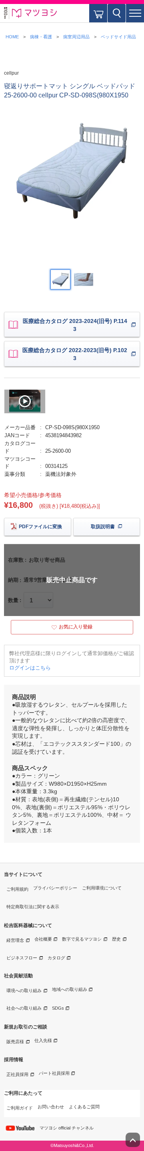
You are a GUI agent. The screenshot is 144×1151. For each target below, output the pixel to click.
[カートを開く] (98, 13)
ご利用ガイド (19, 1107)
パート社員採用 (54, 1073)
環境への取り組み (24, 990)
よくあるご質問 (84, 1106)
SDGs (58, 1008)
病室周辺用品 (76, 36)
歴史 (116, 939)
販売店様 (15, 1041)
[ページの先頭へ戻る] (133, 1140)
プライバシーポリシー (55, 888)
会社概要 (43, 939)
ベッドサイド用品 (118, 36)
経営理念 (15, 940)
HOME (12, 36)
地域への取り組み (69, 989)
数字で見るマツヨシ (82, 939)
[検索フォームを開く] (117, 13)
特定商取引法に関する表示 (32, 906)
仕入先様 (43, 1040)
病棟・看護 (41, 36)
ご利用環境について (102, 888)
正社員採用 (17, 1074)
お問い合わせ (51, 1106)
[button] (135, 13)
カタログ (56, 957)
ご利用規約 (17, 889)
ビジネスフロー (21, 957)
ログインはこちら (30, 668)
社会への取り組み (24, 1008)
